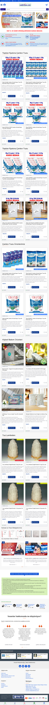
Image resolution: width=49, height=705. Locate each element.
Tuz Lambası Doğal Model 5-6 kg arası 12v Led (36, 509)
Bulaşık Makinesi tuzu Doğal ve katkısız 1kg (36, 414)
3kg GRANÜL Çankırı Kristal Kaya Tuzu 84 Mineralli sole (36, 319)
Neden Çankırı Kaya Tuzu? (8, 605)
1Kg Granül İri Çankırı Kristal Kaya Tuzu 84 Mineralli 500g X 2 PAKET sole (36, 274)
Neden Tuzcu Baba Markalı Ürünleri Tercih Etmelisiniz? (24, 573)
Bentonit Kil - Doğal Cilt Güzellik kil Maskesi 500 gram (12, 369)
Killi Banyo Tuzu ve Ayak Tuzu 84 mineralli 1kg (12, 414)
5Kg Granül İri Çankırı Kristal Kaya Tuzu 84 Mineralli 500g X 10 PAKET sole (36, 83)
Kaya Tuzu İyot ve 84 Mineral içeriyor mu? (13, 558)
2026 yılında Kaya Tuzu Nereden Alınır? (31, 605)
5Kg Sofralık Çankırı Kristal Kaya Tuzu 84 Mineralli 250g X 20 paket (12, 83)
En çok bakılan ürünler (7, 651)
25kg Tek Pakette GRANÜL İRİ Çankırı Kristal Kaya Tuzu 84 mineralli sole (35, 223)
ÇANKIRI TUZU (5, 79)
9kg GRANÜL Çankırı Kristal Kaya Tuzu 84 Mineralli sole (36, 128)
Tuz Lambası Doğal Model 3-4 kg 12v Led (36, 464)
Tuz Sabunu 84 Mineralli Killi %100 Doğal (35, 368)
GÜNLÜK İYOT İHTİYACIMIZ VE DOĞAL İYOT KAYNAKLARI (43, 606)
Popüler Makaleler (6, 601)
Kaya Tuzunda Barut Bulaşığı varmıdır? (19, 605)
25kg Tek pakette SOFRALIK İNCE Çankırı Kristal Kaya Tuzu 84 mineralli (12, 223)
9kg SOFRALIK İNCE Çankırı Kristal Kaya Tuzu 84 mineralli (12, 128)
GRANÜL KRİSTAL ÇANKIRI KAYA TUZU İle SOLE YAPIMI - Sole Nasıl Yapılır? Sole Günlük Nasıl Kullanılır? (36, 558)
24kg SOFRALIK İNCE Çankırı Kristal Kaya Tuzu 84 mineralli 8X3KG (12, 178)
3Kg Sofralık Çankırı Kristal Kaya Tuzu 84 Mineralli (12, 319)
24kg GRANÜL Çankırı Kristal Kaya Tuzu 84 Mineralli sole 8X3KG (36, 178)
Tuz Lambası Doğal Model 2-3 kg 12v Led (12, 464)
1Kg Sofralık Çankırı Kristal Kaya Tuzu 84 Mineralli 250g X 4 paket (12, 274)
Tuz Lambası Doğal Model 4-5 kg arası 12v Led (12, 509)
